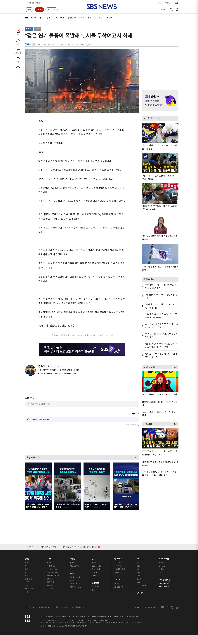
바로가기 (139, 558)
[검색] (171, 9)
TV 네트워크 (29, 589)
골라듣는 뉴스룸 (75, 577)
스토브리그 (118, 572)
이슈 (26, 592)
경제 (48, 17)
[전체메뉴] (26, 17)
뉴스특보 (50, 589)
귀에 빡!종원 (118, 566)
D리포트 (95, 576)
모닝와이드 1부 (52, 569)
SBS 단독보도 (96, 566)
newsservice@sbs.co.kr (99, 620)
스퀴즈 (161, 572)
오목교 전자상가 (119, 587)
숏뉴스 (139, 572)
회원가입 (167, 3)
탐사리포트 (95, 582)
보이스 (72, 580)
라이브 (139, 569)
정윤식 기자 (44, 366)
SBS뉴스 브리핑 (75, 584)
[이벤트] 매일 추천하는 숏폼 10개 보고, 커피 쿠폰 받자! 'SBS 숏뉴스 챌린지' (69, 546)
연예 (89, 17)
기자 (138, 576)
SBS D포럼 (163, 586)
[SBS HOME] (177, 3)
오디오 (72, 572)
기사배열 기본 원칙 (123, 622)
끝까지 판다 (96, 587)
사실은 (94, 563)
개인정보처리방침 (78, 607)
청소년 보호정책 (137, 622)
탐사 (93, 590)
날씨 (138, 563)
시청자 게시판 (141, 585)
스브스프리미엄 (164, 558)
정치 (41, 17)
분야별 (27, 558)
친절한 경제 (96, 569)
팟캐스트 (162, 566)
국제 (62, 17)
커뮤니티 (162, 569)
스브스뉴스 (118, 579)
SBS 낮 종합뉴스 (75, 587)
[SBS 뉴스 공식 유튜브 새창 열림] (162, 607)
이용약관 (65, 607)
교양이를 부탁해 (119, 569)
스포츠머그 (118, 563)
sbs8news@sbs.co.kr (104, 616)
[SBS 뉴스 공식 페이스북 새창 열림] (167, 607)
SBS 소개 (30, 607)
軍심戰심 (73, 563)
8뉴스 (33, 17)
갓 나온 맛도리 (119, 584)
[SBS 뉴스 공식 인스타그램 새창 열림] (177, 607)
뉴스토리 (50, 585)
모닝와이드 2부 (52, 572)
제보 (138, 566)
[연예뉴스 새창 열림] (160, 100)
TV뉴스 (108, 17)
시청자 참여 (44, 607)
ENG (150, 3)
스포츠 (81, 17)
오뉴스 (49, 579)
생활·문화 (71, 17)
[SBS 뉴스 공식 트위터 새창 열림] (171, 607)
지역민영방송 (149, 607)
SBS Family (133, 607)
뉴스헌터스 (51, 566)
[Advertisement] (82, 440)
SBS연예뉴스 (163, 579)
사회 (55, 17)
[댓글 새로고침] (33, 397)
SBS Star (163, 582)
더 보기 (134, 456)
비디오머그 (118, 558)
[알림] (177, 9)
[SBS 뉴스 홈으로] (102, 6)
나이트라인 (51, 582)
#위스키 (164, 9)
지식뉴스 (162, 563)
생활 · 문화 (28, 579)
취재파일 (98, 17)
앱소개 (139, 579)
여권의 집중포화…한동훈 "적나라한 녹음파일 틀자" (58, 373)
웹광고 (56, 607)
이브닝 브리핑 (74, 566)
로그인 (159, 3)
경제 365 (95, 572)
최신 (26, 563)
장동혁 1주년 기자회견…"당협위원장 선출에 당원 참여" (60, 370)
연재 (93, 558)
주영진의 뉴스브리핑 (54, 576)
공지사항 (139, 593)
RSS (138, 582)
